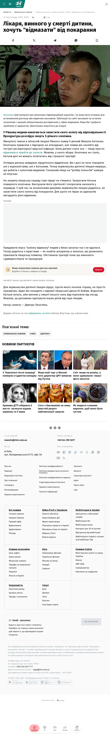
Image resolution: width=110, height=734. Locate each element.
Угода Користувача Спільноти (52, 482)
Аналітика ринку (16, 589)
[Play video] (55, 77)
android (15, 682)
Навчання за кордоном (86, 572)
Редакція (8, 471)
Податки (13, 572)
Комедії (45, 564)
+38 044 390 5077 (66, 440)
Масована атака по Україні (54, 529)
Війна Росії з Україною (54, 510)
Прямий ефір (15, 521)
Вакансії (77, 471)
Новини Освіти (84, 549)
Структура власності (83, 476)
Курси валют (15, 557)
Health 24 (7, 12)
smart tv (47, 682)
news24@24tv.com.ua (15, 440)
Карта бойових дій (51, 518)
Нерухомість (16, 585)
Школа (79, 560)
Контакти (78, 466)
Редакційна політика (13, 476)
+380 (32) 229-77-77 (24, 667)
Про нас (7, 466)
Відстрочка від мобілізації (88, 532)
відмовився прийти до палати (22, 152)
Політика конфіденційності (51, 466)
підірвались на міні (39, 313)
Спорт (45, 585)
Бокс (44, 589)
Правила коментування (49, 487)
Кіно (44, 549)
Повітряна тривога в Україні (55, 525)
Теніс (44, 597)
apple (31, 682)
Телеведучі (9, 485)
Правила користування (14, 495)
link (58, 452)
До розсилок (91, 622)
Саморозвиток (82, 568)
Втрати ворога (49, 537)
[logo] (18, 4)
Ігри (75, 490)
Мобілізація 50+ (83, 521)
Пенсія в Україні (16, 575)
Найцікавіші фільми (51, 553)
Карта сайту (79, 485)
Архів (76, 480)
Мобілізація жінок (84, 525)
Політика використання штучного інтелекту (54, 472)
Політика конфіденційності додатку (54, 478)
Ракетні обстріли (50, 514)
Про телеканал (10, 480)
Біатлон (46, 600)
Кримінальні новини (23, 12)
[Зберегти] (97, 40)
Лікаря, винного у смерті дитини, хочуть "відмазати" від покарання (65, 12)
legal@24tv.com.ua (41, 670)
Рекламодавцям (11, 490)
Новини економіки (19, 549)
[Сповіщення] (106, 4)
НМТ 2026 (80, 564)
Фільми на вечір (50, 561)
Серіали (46, 568)
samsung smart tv (64, 682)
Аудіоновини (15, 529)
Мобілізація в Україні (88, 510)
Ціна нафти (14, 553)
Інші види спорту (50, 604)
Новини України (16, 518)
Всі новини (15, 510)
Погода (12, 533)
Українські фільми (50, 557)
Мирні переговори (51, 521)
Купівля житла (15, 593)
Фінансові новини (17, 561)
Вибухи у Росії (48, 533)
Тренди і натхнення (18, 597)
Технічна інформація (48, 492)
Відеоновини (15, 525)
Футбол (45, 593)
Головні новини (16, 514)
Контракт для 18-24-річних (88, 529)
